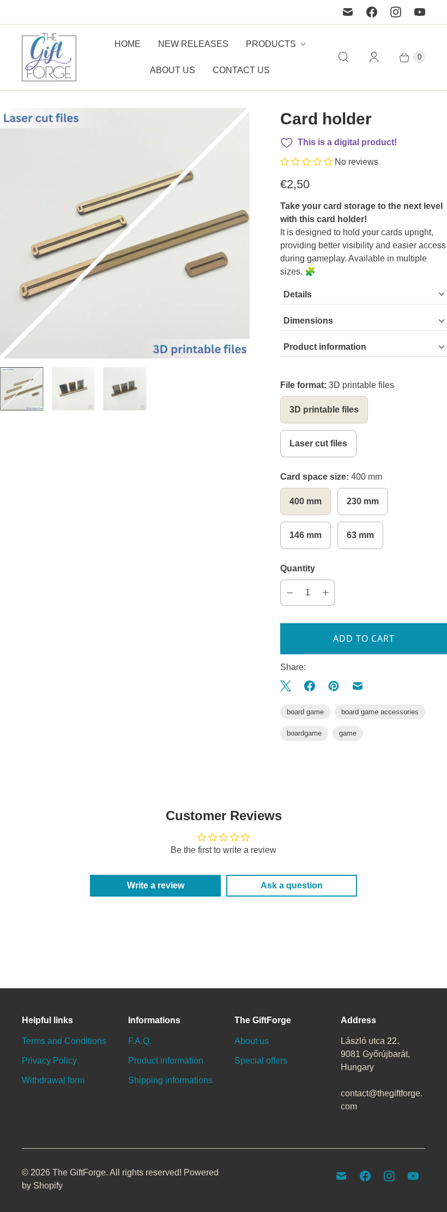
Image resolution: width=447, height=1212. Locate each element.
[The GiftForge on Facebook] (372, 12)
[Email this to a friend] (358, 686)
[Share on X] (289, 686)
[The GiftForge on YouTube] (420, 12)
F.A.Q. (140, 1041)
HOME (127, 44)
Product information (165, 1060)
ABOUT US (172, 70)
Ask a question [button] (292, 885)
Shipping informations (170, 1080)
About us (251, 1041)
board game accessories (380, 712)
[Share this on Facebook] (310, 686)
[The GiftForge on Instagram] (396, 12)
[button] (307, 161)
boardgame (304, 733)
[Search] (343, 57)
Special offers (260, 1060)
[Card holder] (125, 233)
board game (305, 712)
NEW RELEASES (193, 44)
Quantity (297, 568)
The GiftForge (79, 1172)
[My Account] (374, 57)
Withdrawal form (53, 1080)
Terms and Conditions (64, 1041)
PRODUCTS (271, 44)
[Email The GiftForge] (348, 12)
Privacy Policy (49, 1060)
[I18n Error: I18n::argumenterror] (21, 388)
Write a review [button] (155, 885)
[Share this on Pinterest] (334, 686)
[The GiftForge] (49, 57)
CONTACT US (241, 70)
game (348, 733)
